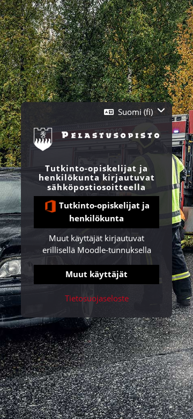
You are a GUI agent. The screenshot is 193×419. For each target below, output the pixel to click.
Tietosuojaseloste (97, 298)
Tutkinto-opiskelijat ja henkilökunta (103, 211)
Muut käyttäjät (96, 274)
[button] (134, 112)
